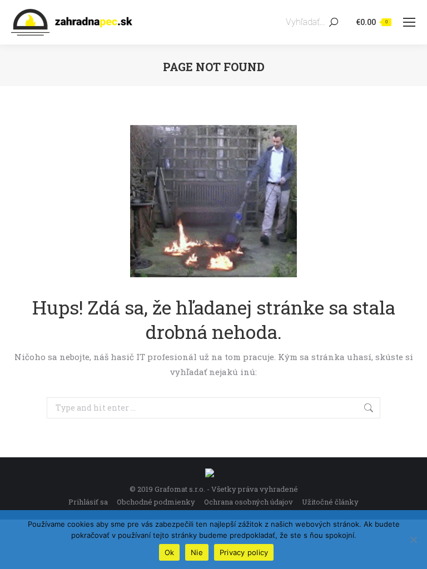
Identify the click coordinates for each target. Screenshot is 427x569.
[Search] (333, 22)
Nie (197, 552)
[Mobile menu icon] (409, 22)
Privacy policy (244, 552)
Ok (170, 552)
